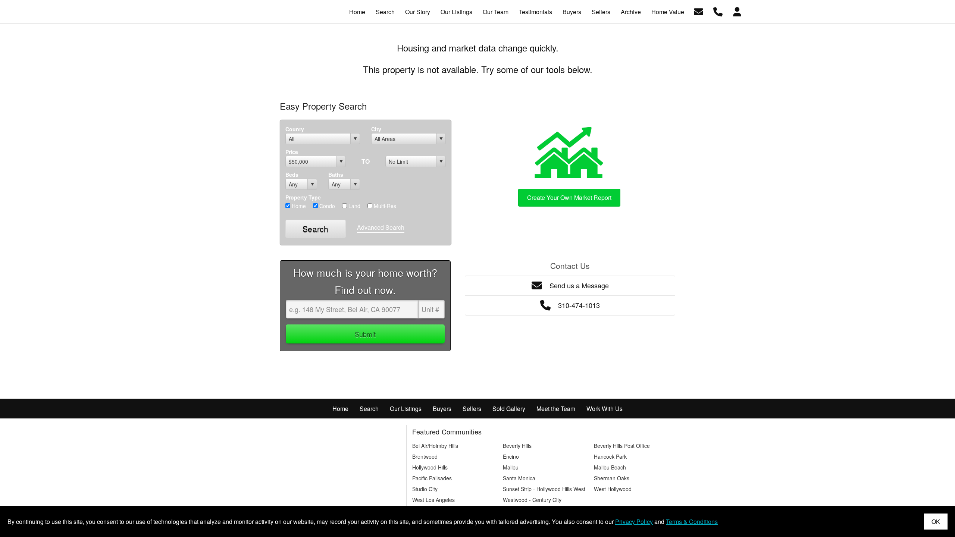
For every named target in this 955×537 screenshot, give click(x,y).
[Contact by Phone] (718, 11)
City (376, 129)
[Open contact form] (698, 11)
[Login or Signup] (737, 11)
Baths (335, 174)
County (294, 129)
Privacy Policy (634, 521)
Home (298, 206)
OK (935, 521)
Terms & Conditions (692, 521)
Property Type (303, 197)
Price (291, 152)
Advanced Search (380, 227)
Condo (326, 206)
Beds (291, 174)
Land (353, 206)
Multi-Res (384, 206)
